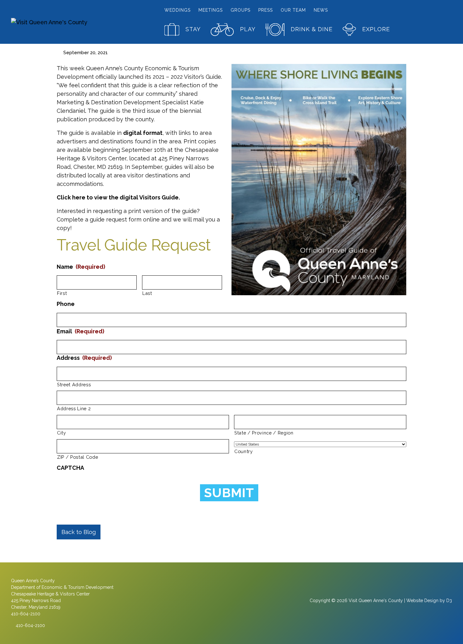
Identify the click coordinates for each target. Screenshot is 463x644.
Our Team (293, 10)
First (62, 293)
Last (147, 293)
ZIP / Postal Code (77, 457)
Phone (66, 304)
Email (80, 331)
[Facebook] (218, 603)
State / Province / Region (264, 432)
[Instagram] (231, 603)
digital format (143, 132)
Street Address (74, 384)
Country (243, 451)
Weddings (177, 10)
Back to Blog (78, 532)
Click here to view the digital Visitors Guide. (118, 197)
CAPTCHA (70, 467)
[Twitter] (244, 603)
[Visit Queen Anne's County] (62, 21)
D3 (449, 600)
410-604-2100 (29, 625)
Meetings (210, 10)
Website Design (422, 600)
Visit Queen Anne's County (376, 600)
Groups (240, 10)
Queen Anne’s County (33, 580)
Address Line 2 (74, 408)
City (61, 432)
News (321, 10)
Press (265, 10)
